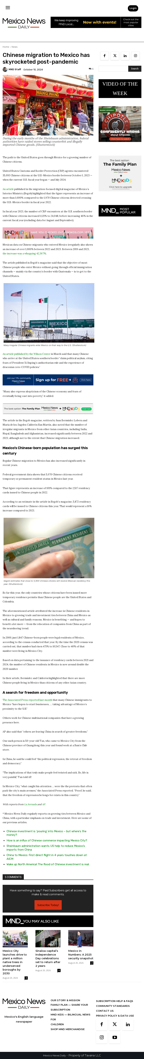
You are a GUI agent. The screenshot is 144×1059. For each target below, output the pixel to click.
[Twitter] (115, 56)
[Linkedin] (125, 56)
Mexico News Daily (54, 1055)
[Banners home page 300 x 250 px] (120, 145)
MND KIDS (57, 1014)
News (14, 46)
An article (8, 189)
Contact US (105, 1010)
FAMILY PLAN (59, 1004)
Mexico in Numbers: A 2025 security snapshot (80, 954)
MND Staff (15, 69)
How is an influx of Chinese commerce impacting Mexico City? (47, 840)
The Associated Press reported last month (27, 700)
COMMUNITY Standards (113, 1005)
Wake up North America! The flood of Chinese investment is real (48, 864)
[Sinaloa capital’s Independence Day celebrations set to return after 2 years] (48, 938)
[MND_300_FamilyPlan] (120, 194)
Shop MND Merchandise (68, 1029)
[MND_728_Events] (96, 31)
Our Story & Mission (65, 1000)
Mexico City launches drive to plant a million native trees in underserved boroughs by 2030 (15, 962)
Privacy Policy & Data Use (115, 1015)
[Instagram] (135, 56)
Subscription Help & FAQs (114, 1000)
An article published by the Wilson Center (26, 354)
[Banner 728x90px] (48, 233)
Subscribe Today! (48, 905)
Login (133, 8)
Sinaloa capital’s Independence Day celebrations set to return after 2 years (47, 958)
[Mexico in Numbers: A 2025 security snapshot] (80, 938)
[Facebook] (104, 56)
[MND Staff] (6, 69)
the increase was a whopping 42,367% (24, 253)
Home (6, 46)
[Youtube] (114, 1037)
